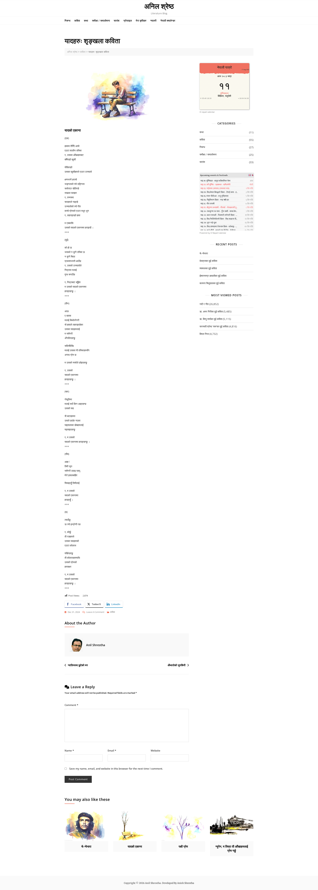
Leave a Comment (95, 612)
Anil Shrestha (95, 645)
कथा (86, 20)
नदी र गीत (204, 304)
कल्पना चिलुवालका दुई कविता (212, 283)
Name (69, 750)
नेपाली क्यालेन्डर (167, 20)
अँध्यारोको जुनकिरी (177, 665)
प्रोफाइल (128, 20)
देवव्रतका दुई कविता (208, 260)
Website (155, 750)
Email (112, 750)
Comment (71, 705)
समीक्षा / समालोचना (101, 20)
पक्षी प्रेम (183, 846)
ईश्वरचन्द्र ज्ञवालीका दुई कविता (213, 275)
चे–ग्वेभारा (204, 253)
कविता (77, 20)
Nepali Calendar (219, 233)
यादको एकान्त (135, 846)
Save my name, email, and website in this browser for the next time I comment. (116, 768)
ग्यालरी (153, 20)
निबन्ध (67, 20)
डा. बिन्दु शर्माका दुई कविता (211, 319)
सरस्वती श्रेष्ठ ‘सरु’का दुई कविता (214, 326)
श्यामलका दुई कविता (208, 268)
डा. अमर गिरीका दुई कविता (211, 311)
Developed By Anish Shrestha (178, 883)
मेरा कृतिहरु (141, 20)
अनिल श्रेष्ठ (159, 6)
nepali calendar (208, 112)
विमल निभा (204, 333)
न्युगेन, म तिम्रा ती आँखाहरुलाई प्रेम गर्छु (231, 848)
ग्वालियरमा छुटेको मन (78, 665)
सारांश (117, 20)
